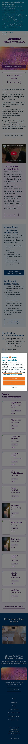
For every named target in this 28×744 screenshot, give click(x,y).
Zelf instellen (14, 387)
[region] (14, 372)
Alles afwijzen (14, 378)
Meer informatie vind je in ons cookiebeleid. (12, 374)
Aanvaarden (14, 383)
